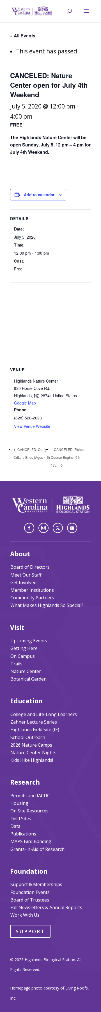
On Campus (22, 656)
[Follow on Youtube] (72, 528)
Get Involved (23, 582)
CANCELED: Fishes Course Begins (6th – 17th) (67, 457)
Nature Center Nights (33, 752)
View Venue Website (32, 426)
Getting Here (24, 648)
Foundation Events (30, 892)
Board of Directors (30, 567)
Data (15, 826)
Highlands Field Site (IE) (34, 729)
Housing (19, 803)
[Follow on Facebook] (29, 528)
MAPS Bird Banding (30, 841)
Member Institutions (32, 590)
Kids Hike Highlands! (31, 760)
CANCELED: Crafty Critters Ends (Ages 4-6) (31, 453)
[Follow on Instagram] (43, 528)
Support (30, 931)
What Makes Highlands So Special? (46, 605)
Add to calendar (39, 194)
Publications (23, 834)
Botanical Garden (28, 679)
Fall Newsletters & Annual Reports (46, 907)
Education (26, 700)
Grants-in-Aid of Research (37, 849)
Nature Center (25, 671)
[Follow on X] (58, 528)
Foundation (28, 871)
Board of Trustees (29, 900)
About (20, 553)
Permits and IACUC (30, 795)
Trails (16, 664)
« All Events (22, 35)
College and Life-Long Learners (43, 714)
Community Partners (32, 598)
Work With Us (25, 915)
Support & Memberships (36, 884)
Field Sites (20, 819)
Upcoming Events (28, 641)
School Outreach (27, 737)
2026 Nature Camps (31, 745)
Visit (17, 627)
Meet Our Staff (26, 575)
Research (25, 782)
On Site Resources (29, 811)
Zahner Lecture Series (33, 722)
